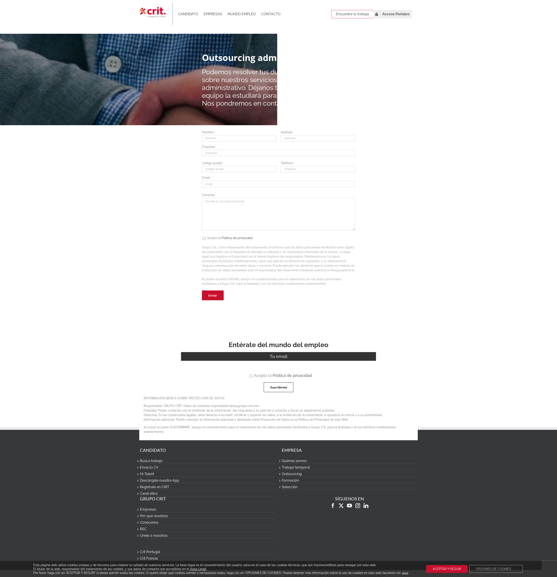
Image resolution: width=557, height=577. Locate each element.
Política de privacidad (237, 238)
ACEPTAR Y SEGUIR (447, 569)
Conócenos (149, 522)
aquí (405, 573)
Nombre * (209, 132)
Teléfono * (288, 163)
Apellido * (287, 132)
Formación (290, 480)
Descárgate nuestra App (159, 480)
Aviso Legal (198, 569)
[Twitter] (341, 505)
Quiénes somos (294, 461)
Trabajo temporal (296, 467)
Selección (289, 487)
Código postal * (213, 163)
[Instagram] (357, 505)
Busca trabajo (151, 461)
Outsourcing (292, 474)
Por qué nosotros (154, 516)
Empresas (148, 509)
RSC (143, 529)
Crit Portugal (150, 552)
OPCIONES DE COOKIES (493, 569)
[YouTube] (349, 505)
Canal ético (149, 493)
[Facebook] (333, 505)
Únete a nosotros (154, 535)
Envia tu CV (149, 467)
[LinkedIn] (366, 505)
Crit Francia (149, 558)
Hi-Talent (147, 474)
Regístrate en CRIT (154, 487)
